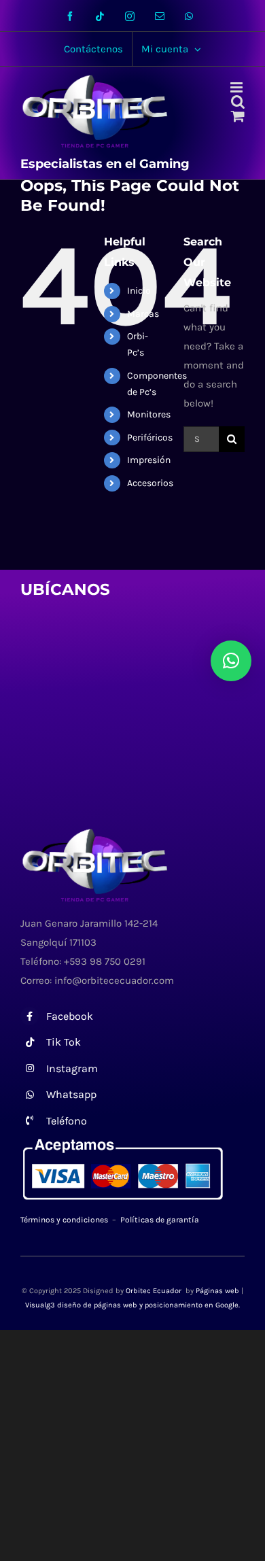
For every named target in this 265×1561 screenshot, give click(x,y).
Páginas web (217, 1290)
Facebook (69, 1016)
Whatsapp (71, 1094)
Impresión (149, 460)
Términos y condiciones (64, 1219)
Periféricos (150, 437)
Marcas (143, 314)
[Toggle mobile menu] (237, 87)
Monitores (149, 414)
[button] (231, 660)
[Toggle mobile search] (237, 102)
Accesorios (150, 483)
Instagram (72, 1068)
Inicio (139, 290)
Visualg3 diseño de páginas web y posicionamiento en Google (131, 1305)
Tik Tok (63, 1041)
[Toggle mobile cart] (237, 116)
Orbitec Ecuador (154, 1290)
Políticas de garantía (159, 1219)
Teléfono (66, 1120)
